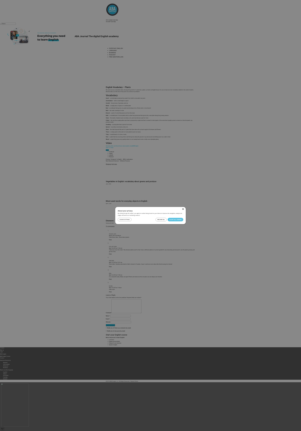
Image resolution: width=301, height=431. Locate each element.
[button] (124, 219)
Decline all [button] (161, 219)
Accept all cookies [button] (175, 219)
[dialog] (150, 215)
